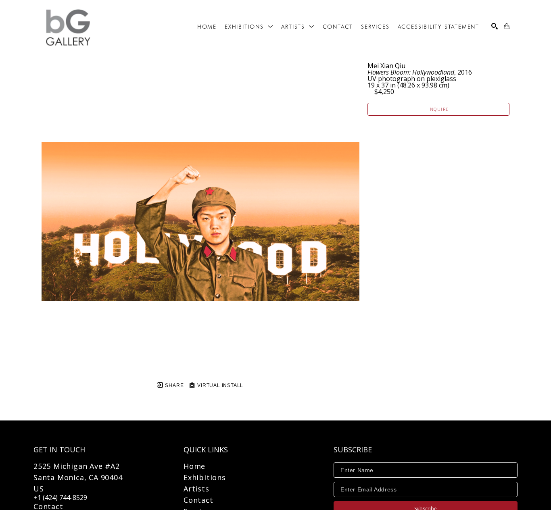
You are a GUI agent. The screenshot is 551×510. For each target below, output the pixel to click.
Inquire (438, 109)
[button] (249, 26)
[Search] (494, 26)
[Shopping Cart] (506, 26)
